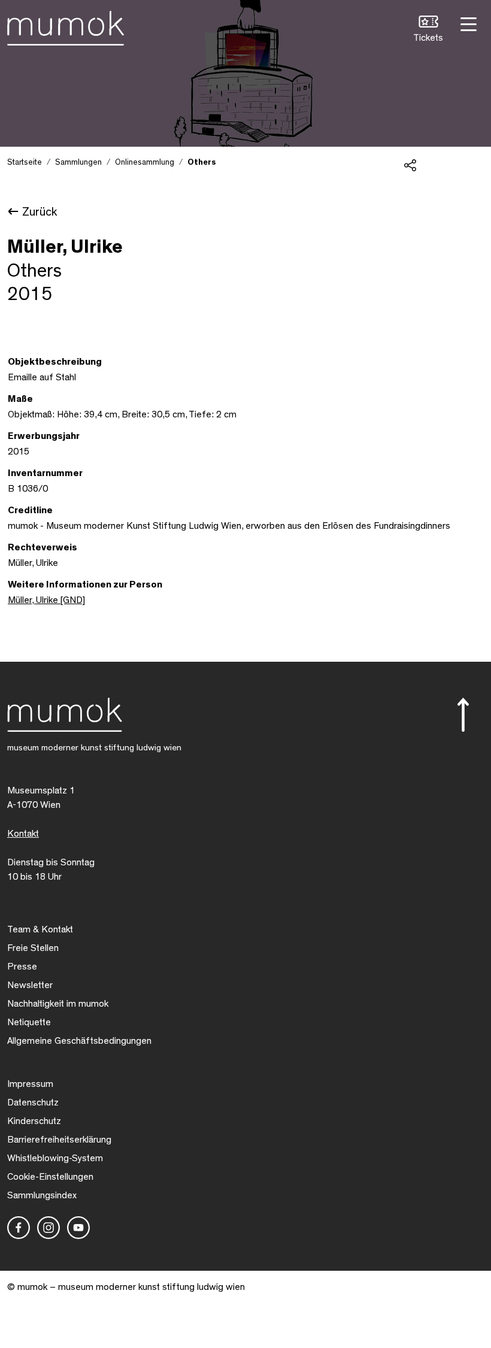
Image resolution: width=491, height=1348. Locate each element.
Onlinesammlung (144, 162)
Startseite (24, 162)
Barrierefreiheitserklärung (59, 1139)
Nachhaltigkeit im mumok (57, 1003)
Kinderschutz (34, 1121)
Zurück (39, 212)
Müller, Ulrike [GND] (46, 600)
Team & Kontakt (40, 929)
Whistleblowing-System (55, 1158)
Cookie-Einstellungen (50, 1177)
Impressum (30, 1084)
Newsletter (30, 985)
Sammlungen (78, 162)
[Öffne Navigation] (467, 23)
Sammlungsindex (42, 1195)
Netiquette (29, 1022)
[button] (428, 30)
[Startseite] (65, 26)
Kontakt (23, 833)
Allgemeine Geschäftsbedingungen (79, 1041)
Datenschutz (33, 1102)
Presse (22, 966)
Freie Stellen (33, 948)
